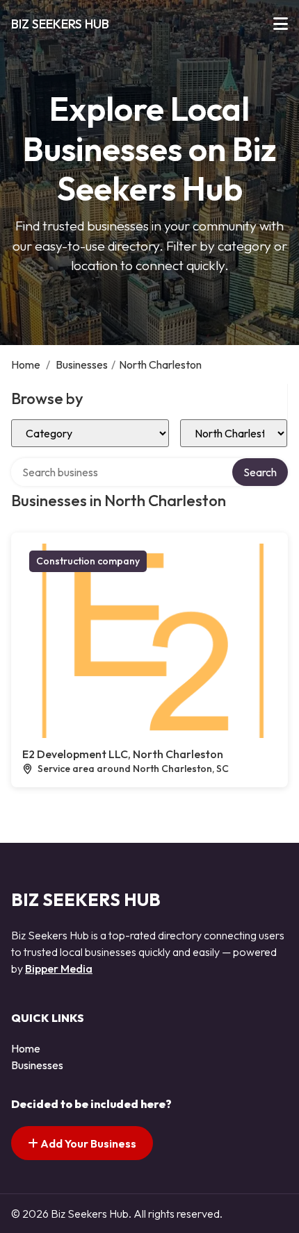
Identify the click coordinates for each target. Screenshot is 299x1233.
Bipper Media (58, 968)
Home (25, 364)
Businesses (82, 364)
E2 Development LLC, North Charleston (122, 754)
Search (260, 472)
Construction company (88, 561)
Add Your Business (87, 1143)
